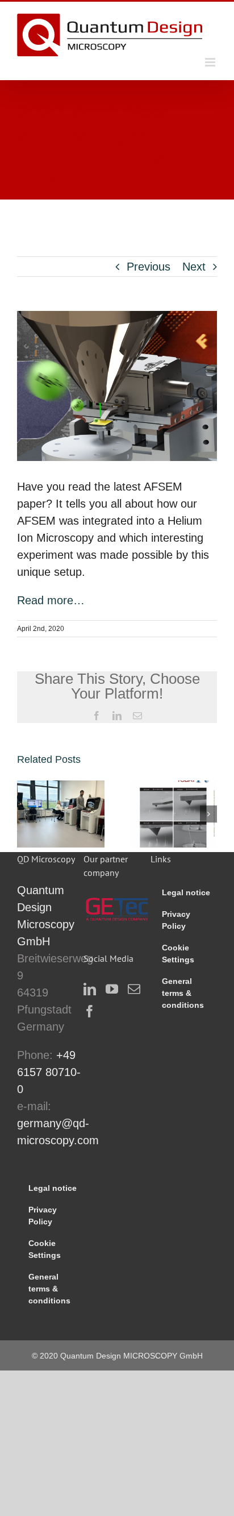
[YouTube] (112, 989)
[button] (25, 814)
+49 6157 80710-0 (49, 1072)
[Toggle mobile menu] (211, 62)
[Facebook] (89, 1011)
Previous (148, 266)
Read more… (51, 600)
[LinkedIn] (89, 989)
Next (194, 266)
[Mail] (134, 989)
